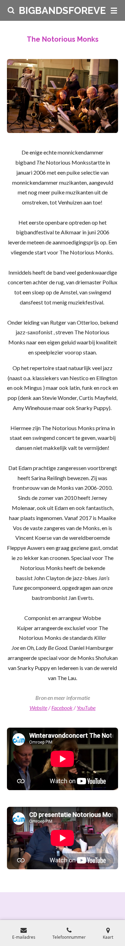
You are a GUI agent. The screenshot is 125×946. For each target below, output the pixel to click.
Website (38, 707)
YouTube (86, 707)
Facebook (62, 707)
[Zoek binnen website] (11, 10)
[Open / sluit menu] (114, 10)
